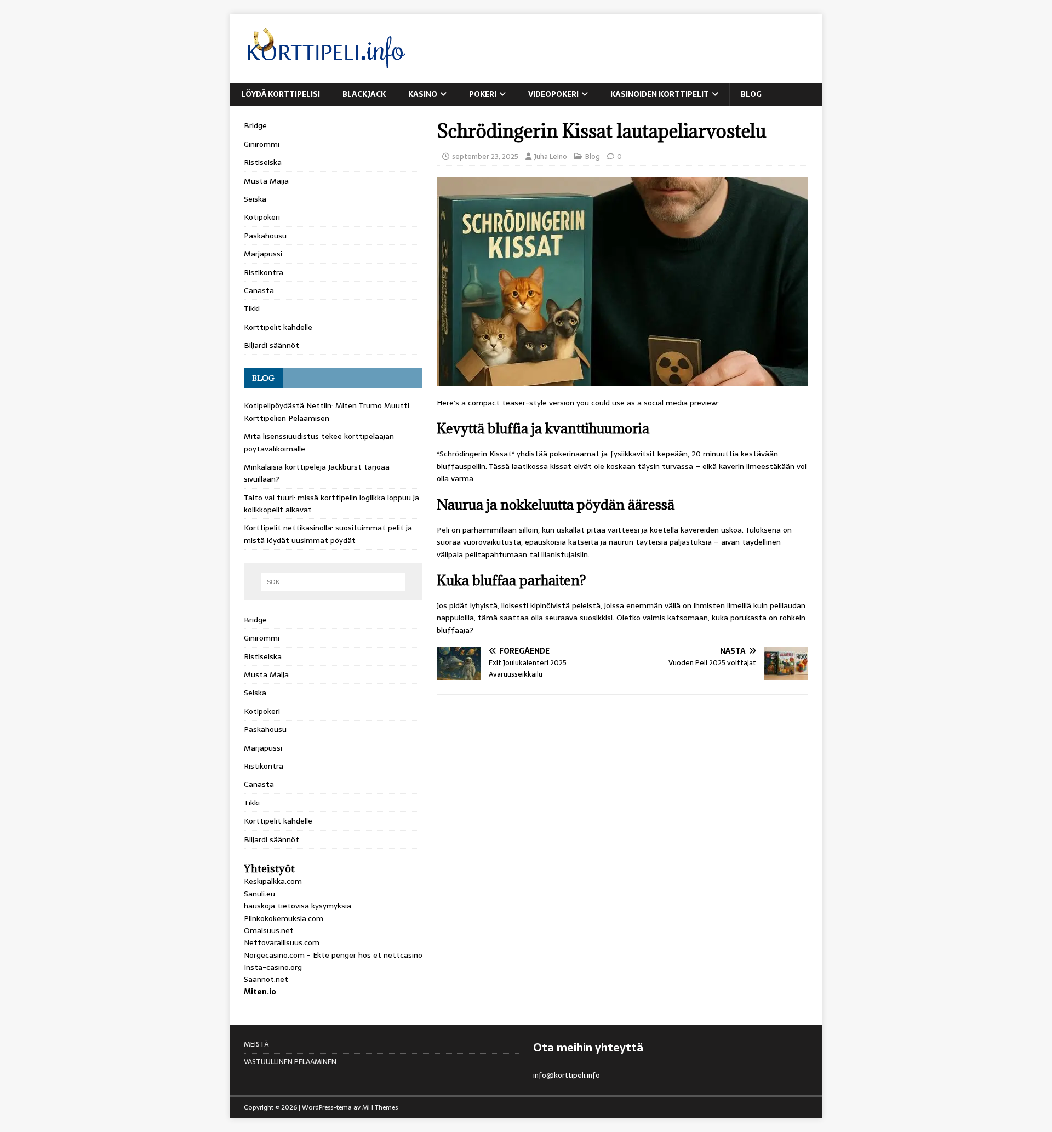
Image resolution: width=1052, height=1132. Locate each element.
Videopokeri (553, 94)
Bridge (255, 125)
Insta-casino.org (273, 967)
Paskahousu (265, 236)
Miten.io (260, 992)
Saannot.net (266, 979)
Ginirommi (261, 144)
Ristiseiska (263, 162)
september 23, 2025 (485, 156)
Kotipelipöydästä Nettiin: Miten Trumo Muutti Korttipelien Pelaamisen (326, 411)
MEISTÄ (256, 1044)
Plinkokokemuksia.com (283, 918)
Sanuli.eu (259, 894)
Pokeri (482, 94)
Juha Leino (550, 156)
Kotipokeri (262, 217)
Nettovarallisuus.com (281, 942)
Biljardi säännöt (271, 345)
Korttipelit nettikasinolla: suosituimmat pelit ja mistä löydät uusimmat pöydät (328, 534)
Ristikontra (263, 272)
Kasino (422, 94)
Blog (751, 94)
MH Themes (380, 1107)
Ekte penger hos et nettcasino (367, 955)
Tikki (252, 308)
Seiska (255, 199)
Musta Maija (266, 181)
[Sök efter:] (333, 582)
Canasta (259, 290)
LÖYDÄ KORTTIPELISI (280, 94)
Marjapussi (263, 254)
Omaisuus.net (269, 930)
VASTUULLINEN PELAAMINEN (290, 1061)
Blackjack (364, 94)
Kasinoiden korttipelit (659, 94)
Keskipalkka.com (273, 881)
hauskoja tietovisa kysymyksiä (297, 906)
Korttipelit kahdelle (278, 327)
